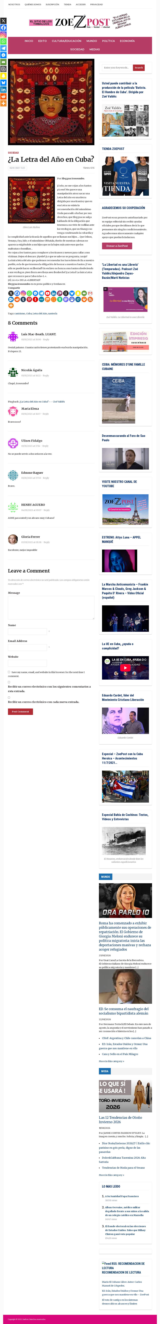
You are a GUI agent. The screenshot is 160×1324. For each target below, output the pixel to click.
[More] (11, 305)
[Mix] (47, 299)
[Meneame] (53, 299)
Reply (46, 339)
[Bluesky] (72, 293)
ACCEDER (81, 4)
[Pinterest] (29, 299)
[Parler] (59, 293)
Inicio (29, 41)
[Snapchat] (78, 293)
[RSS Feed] (90, 299)
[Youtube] (47, 293)
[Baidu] (72, 299)
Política (108, 41)
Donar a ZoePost (117, 245)
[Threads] (66, 293)
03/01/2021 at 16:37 (30, 413)
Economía (127, 41)
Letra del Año (40, 313)
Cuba (29, 313)
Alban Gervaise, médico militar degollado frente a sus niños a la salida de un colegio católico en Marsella (127, 1211)
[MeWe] (41, 299)
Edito (42, 41)
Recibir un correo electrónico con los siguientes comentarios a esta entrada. (49, 689)
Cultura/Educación (66, 41)
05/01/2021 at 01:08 (31, 542)
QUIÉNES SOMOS (33, 4)
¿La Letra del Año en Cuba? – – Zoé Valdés (42, 401)
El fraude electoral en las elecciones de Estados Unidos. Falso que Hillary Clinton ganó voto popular (125, 1230)
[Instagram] (23, 293)
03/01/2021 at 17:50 (31, 478)
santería (52, 313)
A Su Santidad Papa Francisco (122, 1196)
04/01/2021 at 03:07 (31, 510)
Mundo (92, 41)
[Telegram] (41, 293)
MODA (104, 1071)
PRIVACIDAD (96, 4)
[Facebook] (17, 293)
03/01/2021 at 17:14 (30, 446)
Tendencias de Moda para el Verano (123, 1167)
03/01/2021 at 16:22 (31, 375)
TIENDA (67, 4)
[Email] (84, 293)
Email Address (17, 641)
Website (13, 656)
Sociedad (77, 49)
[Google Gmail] (90, 293)
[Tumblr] (23, 299)
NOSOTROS (14, 4)
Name (12, 625)
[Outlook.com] (11, 299)
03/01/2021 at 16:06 (31, 339)
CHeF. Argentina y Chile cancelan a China (126, 1038)
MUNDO (105, 876)
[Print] (84, 299)
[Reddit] (17, 299)
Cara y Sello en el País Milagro (120, 1054)
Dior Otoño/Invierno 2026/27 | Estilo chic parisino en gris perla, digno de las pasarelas (124, 1147)
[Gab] (59, 299)
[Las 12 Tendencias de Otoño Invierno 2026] (125, 1096)
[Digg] (78, 299)
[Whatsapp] (29, 293)
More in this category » (111, 1061)
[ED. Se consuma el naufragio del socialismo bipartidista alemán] (125, 987)
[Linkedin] (53, 293)
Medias (95, 49)
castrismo (19, 313)
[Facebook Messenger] (35, 293)
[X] (11, 293)
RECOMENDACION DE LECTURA (121, 1272)
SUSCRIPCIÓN (52, 4)
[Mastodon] (66, 299)
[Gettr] (35, 299)
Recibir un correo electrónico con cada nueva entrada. (43, 701)
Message (14, 592)
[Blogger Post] (3, 69)
